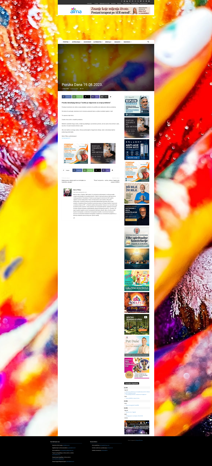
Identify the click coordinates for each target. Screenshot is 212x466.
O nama (96, 3)
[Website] (143, 1)
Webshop (119, 3)
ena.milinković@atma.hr (58, 459)
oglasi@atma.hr (72, 448)
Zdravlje (108, 42)
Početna (65, 42)
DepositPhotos (139, 440)
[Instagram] (124, 1)
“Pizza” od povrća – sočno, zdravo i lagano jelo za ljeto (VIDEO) (106, 181)
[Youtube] (149, 1)
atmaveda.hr (104, 450)
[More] (110, 96)
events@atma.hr (56, 454)
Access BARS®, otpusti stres (132, 398)
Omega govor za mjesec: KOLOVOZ (134, 416)
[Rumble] (132, 1)
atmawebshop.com (104, 445)
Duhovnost (87, 42)
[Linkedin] (127, 1)
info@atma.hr (66, 445)
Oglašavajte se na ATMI (104, 3)
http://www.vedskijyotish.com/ (80, 192)
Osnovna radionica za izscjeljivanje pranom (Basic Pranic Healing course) (137, 392)
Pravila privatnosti (144, 3)
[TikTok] (135, 1)
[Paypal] (130, 1)
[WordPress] (146, 1)
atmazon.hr (110, 448)
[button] (148, 42)
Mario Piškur (66, 88)
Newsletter (113, 3)
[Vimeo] (141, 1)
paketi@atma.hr (70, 461)
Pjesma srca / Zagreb (131, 412)
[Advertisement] (106, 27)
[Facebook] (121, 1)
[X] (138, 1)
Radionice (127, 42)
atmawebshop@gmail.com (66, 450)
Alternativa (97, 42)
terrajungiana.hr (66, 138)
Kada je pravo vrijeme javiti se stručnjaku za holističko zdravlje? (74, 181)
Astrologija (76, 42)
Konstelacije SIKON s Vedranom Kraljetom (136, 394)
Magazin (117, 42)
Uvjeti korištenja (126, 3)
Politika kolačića (134, 3)
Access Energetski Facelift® (132, 405)
